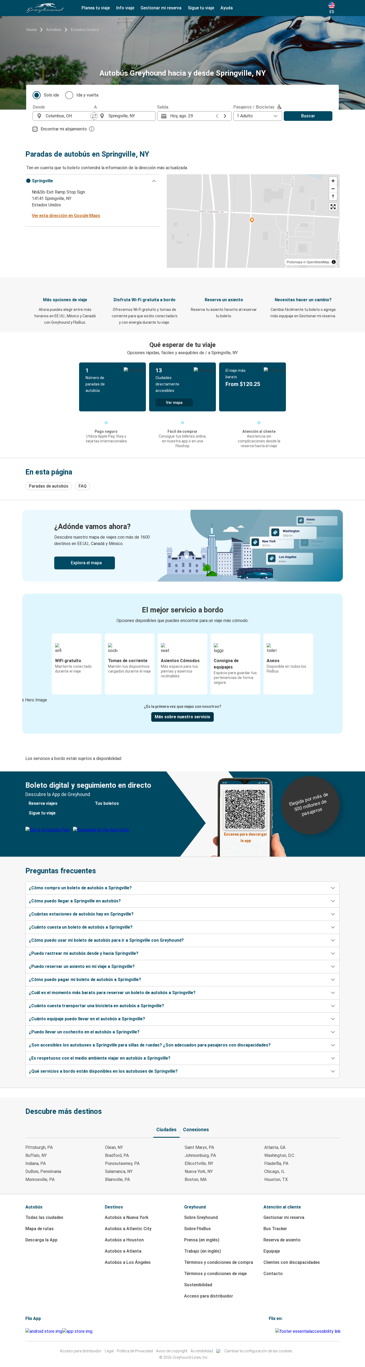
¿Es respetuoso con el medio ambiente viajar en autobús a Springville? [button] (99, 1058)
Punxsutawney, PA (122, 1163)
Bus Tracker (275, 1228)
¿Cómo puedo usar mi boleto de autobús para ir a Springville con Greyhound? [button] (106, 940)
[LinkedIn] (273, 1331)
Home (31, 30)
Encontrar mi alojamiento (64, 129)
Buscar (308, 115)
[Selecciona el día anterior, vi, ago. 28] (217, 116)
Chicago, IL (274, 1171)
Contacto (273, 1273)
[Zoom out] (333, 188)
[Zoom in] (333, 181)
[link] (182, 546)
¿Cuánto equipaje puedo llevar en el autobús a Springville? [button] (87, 1018)
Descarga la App (41, 1239)
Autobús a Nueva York (126, 1217)
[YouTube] (271, 1331)
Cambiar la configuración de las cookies (258, 1351)
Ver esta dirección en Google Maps (66, 215)
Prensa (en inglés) (201, 1239)
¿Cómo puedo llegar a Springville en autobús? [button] (75, 900)
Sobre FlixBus (197, 1228)
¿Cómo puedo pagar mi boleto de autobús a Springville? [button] (85, 979)
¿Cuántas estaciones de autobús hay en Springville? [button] (81, 914)
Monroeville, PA (40, 1179)
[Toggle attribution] (334, 262)
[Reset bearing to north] (333, 196)
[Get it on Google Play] (43, 1331)
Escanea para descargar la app (245, 836)
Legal (109, 1351)
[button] (92, 181)
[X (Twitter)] (274, 1331)
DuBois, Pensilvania (43, 1171)
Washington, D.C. (279, 1155)
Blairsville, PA (117, 1179)
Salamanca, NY (119, 1171)
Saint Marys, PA (199, 1147)
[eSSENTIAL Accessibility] (309, 1331)
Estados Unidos (85, 30)
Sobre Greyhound (201, 1217)
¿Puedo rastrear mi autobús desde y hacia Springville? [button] (83, 953)
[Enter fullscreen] (333, 207)
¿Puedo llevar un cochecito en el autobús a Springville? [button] (84, 1031)
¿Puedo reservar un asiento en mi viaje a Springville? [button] (82, 966)
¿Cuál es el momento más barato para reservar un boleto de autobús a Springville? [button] (112, 992)
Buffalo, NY (36, 1155)
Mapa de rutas (39, 1228)
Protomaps (294, 262)
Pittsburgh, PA (39, 1147)
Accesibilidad (202, 1351)
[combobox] (68, 116)
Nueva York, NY (199, 1171)
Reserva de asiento (282, 1239)
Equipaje (271, 1251)
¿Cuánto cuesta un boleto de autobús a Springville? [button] (81, 927)
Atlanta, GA (274, 1147)
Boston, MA (196, 1179)
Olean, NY (114, 1147)
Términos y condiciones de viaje (215, 1273)
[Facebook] (269, 1331)
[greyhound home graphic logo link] (45, 8)
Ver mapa (174, 402)
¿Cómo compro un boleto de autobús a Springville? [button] (80, 887)
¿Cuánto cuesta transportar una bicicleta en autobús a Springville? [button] (96, 1005)
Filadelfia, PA (276, 1163)
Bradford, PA (117, 1155)
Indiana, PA (35, 1163)
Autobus (53, 30)
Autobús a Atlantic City (128, 1228)
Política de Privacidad (135, 1351)
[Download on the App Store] (77, 1331)
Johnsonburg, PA (200, 1155)
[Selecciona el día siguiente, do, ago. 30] (225, 116)
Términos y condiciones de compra (218, 1262)
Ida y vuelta (87, 95)
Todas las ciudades (44, 1217)
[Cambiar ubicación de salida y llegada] (94, 116)
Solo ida (51, 95)
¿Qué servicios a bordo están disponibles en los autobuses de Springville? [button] (103, 1071)
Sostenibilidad (198, 1284)
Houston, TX (276, 1179)
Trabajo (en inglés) (202, 1251)
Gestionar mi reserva (283, 1217)
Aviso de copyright (171, 1351)
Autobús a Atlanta (123, 1251)
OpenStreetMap (317, 262)
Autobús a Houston (124, 1239)
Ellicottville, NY (199, 1163)
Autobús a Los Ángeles (128, 1262)
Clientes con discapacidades (291, 1262)
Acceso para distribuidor (208, 1296)
